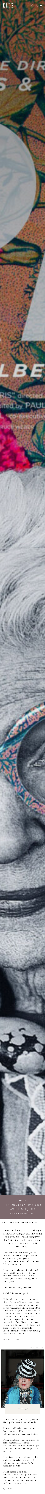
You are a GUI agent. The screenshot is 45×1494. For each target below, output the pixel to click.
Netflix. (10, 1489)
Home (4, 1222)
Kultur (22, 1200)
